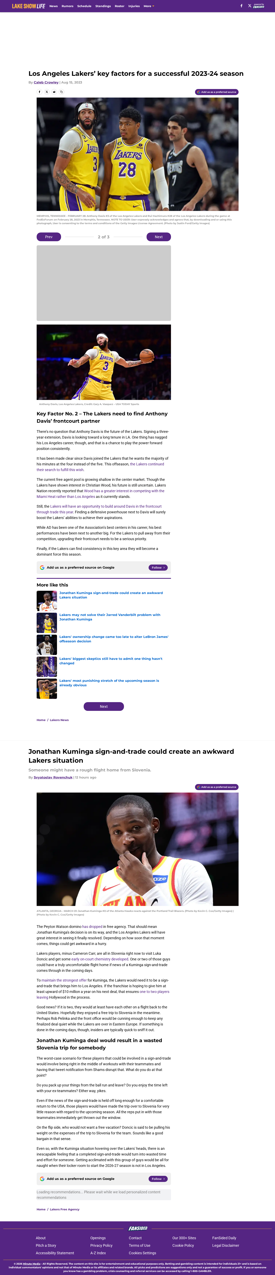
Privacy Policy (101, 1245)
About (41, 1238)
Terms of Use (139, 1245)
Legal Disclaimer (225, 1245)
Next (159, 237)
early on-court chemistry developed (99, 959)
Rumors (67, 6)
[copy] (61, 92)
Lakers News (59, 720)
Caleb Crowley (46, 82)
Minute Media (31, 1263)
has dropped (92, 926)
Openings (98, 1238)
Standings (103, 6)
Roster (119, 6)
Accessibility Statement (55, 1253)
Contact (135, 1238)
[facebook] (241, 5)
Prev (49, 237)
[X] (249, 5)
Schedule (84, 6)
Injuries (134, 6)
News (53, 6)
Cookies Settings (142, 1253)
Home (41, 720)
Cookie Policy (183, 1245)
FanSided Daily (224, 1238)
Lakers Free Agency (64, 1209)
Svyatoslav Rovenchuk (53, 777)
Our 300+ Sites (184, 1238)
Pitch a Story (46, 1245)
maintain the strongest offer (64, 980)
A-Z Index (98, 1253)
